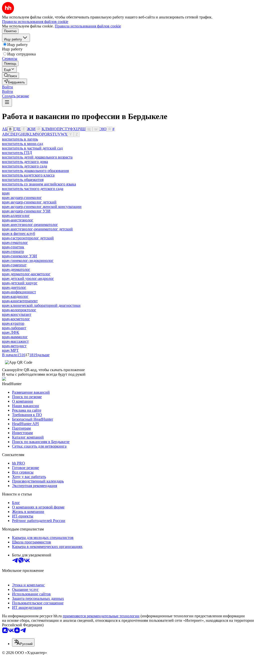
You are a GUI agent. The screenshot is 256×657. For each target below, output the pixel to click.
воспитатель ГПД (17, 153)
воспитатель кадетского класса (28, 175)
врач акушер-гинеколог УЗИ (26, 211)
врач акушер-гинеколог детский (29, 202)
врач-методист (14, 346)
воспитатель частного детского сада (32, 188)
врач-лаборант (14, 328)
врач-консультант (16, 314)
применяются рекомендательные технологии (101, 616)
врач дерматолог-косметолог (26, 274)
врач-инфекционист (19, 292)
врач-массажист (15, 341)
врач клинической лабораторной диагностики (41, 305)
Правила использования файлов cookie (88, 26)
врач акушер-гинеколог (22, 197)
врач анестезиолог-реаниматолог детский (37, 229)
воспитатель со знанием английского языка (39, 184)
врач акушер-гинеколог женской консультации (42, 206)
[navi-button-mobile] (7, 102)
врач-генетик (13, 247)
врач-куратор (13, 323)
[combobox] (23, 642)
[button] (7, 87)
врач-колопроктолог (19, 310)
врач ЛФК (10, 332)
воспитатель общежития (23, 179)
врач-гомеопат (14, 265)
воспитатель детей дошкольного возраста (37, 157)
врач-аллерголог (16, 215)
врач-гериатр (13, 251)
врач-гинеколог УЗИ (19, 256)
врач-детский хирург (20, 283)
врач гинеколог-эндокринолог (28, 260)
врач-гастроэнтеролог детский (28, 238)
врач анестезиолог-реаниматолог (30, 224)
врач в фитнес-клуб (18, 233)
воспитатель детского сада (24, 166)
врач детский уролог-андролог (28, 278)
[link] (10, 75)
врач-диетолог (14, 287)
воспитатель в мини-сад (22, 144)
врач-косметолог (16, 319)
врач (6, 193)
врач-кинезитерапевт (20, 301)
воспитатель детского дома (25, 162)
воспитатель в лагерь (20, 139)
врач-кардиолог (15, 296)
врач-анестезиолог (17, 220)
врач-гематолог (15, 242)
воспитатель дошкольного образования (35, 170)
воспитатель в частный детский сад (32, 148)
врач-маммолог (15, 337)
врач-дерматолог (16, 269)
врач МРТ (10, 350)
